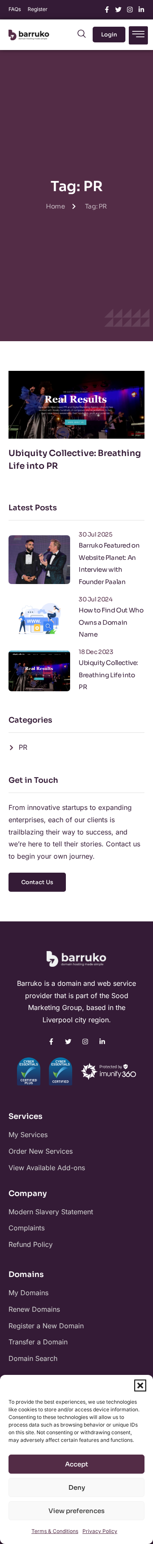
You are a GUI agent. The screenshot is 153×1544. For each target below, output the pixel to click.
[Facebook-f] (107, 9)
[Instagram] (130, 9)
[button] (140, 1385)
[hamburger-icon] (138, 35)
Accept (76, 1464)
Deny (76, 1487)
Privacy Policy (99, 1531)
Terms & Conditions (54, 1531)
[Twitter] (118, 9)
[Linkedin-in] (141, 9)
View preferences (76, 1511)
